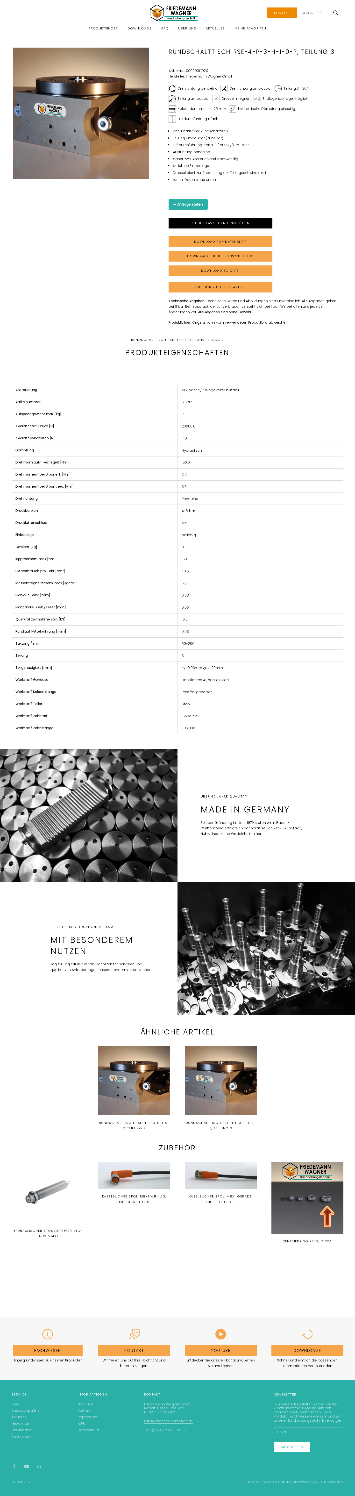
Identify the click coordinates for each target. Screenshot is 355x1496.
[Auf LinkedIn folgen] (39, 1466)
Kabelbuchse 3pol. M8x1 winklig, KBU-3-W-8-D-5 (134, 1199)
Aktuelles (215, 28)
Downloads (140, 28)
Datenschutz (88, 1430)
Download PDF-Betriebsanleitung (220, 256)
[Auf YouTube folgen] (26, 1466)
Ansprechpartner (26, 1410)
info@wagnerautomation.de (168, 1421)
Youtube (220, 1350)
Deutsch (309, 13)
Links (16, 1404)
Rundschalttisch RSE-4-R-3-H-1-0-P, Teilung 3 (134, 1125)
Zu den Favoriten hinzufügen (220, 223)
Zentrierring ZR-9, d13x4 (307, 1241)
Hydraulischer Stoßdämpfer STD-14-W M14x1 (48, 1233)
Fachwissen (47, 1350)
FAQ (165, 28)
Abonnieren (292, 1447)
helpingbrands (331, 1482)
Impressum (88, 1417)
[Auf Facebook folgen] (14, 1466)
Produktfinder (103, 28)
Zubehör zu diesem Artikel (220, 287)
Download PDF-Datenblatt (220, 241)
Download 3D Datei (220, 270)
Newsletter (20, 1423)
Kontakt (282, 13)
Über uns (187, 28)
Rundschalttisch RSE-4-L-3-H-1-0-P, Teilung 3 (221, 1125)
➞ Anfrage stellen (188, 204)
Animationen (23, 1436)
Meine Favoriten (250, 28)
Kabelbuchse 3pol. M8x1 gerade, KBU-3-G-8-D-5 (221, 1199)
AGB (81, 1423)
